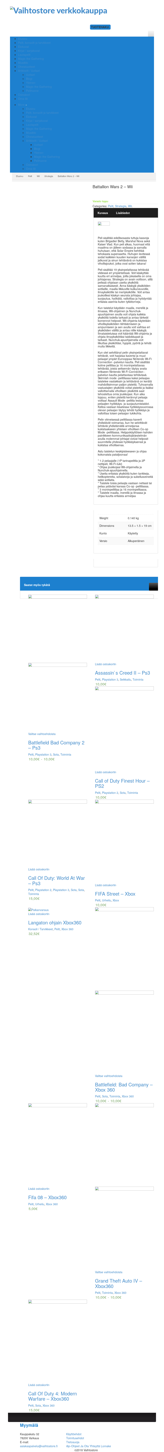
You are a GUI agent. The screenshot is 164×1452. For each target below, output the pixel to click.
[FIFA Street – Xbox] (124, 841)
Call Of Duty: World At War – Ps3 (56, 880)
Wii (38, 176)
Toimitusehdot (75, 1438)
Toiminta (65, 754)
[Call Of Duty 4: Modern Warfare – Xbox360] (57, 1341)
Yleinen (38, 153)
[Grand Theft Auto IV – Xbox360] (124, 1186)
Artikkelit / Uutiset (37, 141)
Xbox (116, 900)
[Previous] (152, 586)
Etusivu (30, 109)
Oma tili (31, 169)
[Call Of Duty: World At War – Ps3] (57, 833)
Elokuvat (31, 117)
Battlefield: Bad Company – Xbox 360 (124, 1087)
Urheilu (106, 900)
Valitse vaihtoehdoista (42, 734)
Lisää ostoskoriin (105, 664)
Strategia (48, 176)
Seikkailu (125, 679)
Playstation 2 (110, 793)
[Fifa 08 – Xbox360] (57, 1145)
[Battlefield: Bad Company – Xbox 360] (124, 990)
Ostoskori (32, 165)
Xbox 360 (67, 929)
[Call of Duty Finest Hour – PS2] (124, 728)
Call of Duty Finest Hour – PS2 (122, 783)
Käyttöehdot (73, 1434)
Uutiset (38, 145)
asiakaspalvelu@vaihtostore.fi (39, 1446)
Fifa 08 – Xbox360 (47, 1197)
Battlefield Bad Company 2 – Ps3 (56, 745)
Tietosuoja (72, 1442)
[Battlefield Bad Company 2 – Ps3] (57, 663)
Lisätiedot (123, 213)
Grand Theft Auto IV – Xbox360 (118, 1283)
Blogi (37, 149)
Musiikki (31, 133)
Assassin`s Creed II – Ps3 (122, 672)
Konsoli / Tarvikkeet (40, 929)
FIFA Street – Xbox (115, 893)
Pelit (30, 176)
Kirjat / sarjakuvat (37, 121)
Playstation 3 (43, 754)
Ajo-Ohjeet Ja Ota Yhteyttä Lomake (88, 1446)
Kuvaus (103, 213)
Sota (56, 754)
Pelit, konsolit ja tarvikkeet (42, 113)
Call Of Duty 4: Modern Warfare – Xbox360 (52, 1396)
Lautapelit (32, 125)
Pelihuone (40, 161)
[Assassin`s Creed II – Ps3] (124, 628)
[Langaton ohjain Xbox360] (57, 909)
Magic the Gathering (39, 129)
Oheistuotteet (34, 137)
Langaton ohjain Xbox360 (54, 922)
